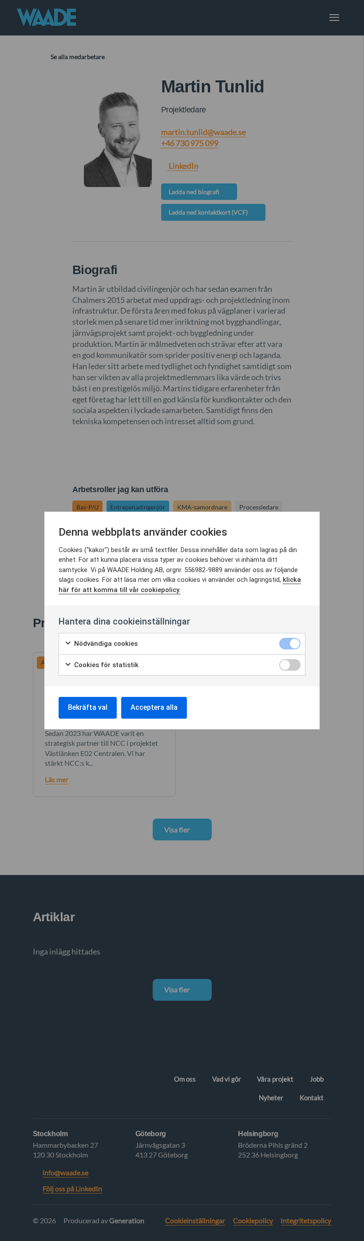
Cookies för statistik (105, 665)
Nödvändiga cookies (105, 644)
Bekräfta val (87, 707)
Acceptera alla (154, 707)
